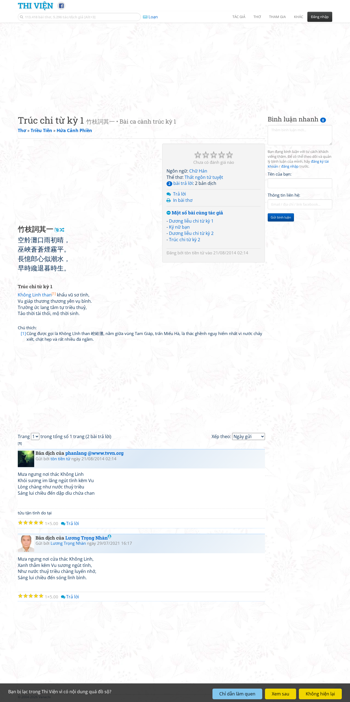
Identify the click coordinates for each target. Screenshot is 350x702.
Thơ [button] (257, 16)
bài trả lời (180, 183)
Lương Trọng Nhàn (86, 538)
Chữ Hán (198, 171)
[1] (23, 333)
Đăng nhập (320, 16)
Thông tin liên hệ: (284, 195)
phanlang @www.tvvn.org (94, 453)
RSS (329, 697)
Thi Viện (35, 5)
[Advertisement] (175, 64)
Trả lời (179, 194)
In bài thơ (182, 200)
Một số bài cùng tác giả (197, 212)
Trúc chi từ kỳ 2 (184, 240)
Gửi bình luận (281, 217)
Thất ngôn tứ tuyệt (204, 177)
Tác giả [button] (238, 16)
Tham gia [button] (277, 16)
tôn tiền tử (194, 252)
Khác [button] (298, 16)
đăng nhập (290, 166)
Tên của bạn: (279, 174)
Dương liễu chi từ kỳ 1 (191, 221)
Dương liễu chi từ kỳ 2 (191, 233)
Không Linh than (37, 295)
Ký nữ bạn (179, 227)
